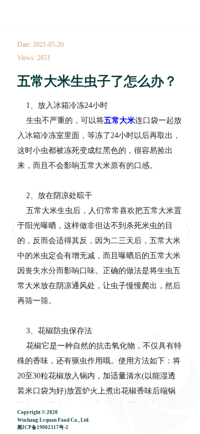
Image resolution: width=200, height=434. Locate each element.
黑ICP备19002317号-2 (42, 427)
